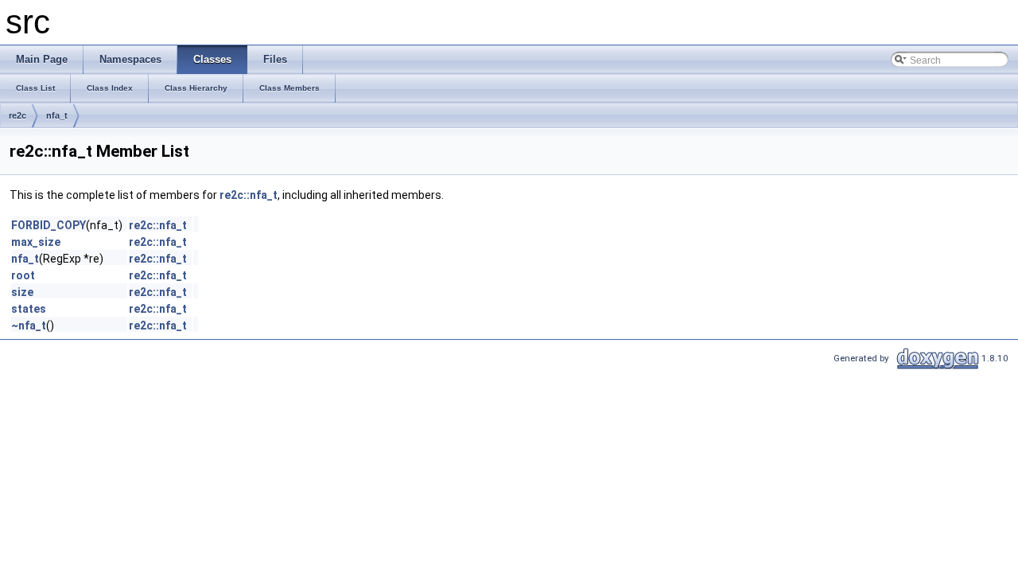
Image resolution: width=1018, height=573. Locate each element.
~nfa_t (28, 325)
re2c (17, 115)
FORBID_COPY (48, 225)
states (28, 308)
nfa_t (57, 115)
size (22, 292)
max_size (35, 242)
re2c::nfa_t (249, 195)
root (23, 275)
